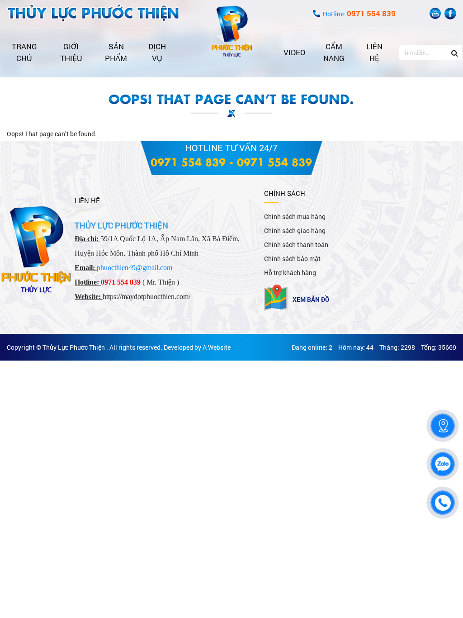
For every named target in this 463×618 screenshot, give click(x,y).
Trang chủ (24, 52)
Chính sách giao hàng (295, 230)
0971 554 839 (188, 162)
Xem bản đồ (311, 299)
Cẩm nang (334, 52)
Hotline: (359, 14)
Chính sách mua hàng (295, 216)
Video (294, 52)
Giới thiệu (71, 52)
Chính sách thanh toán (296, 244)
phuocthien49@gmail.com (134, 267)
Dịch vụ (157, 52)
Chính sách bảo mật (292, 258)
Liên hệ (374, 52)
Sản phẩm (116, 52)
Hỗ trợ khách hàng (290, 272)
